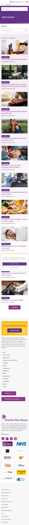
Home (2, 4)
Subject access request (6, 519)
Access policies (4, 522)
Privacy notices (4, 498)
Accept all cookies (14, 263)
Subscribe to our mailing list (12, 399)
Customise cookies (14, 267)
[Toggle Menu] (27, 2)
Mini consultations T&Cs (6, 492)
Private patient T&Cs (5, 489)
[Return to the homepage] (15, 2)
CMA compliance (4, 516)
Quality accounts (4, 507)
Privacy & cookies (4, 495)
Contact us (7, 393)
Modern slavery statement (6, 510)
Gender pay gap (4, 504)
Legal (2, 513)
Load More (14, 307)
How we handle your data (6, 501)
